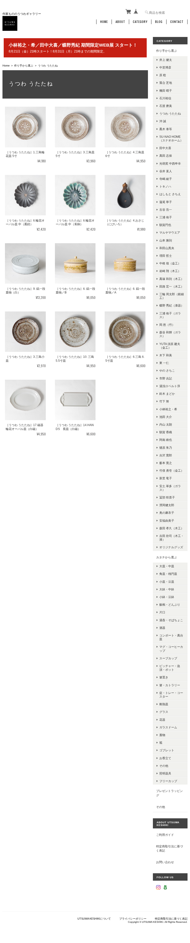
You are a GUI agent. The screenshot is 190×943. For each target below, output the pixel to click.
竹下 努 (164, 401)
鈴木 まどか (167, 393)
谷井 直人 (165, 171)
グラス (163, 711)
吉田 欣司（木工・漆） (171, 537)
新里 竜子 (165, 478)
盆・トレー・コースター (171, 694)
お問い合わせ (165, 862)
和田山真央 (166, 248)
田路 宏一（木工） (171, 286)
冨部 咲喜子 (167, 497)
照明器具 (165, 773)
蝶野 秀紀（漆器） (171, 305)
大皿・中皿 (166, 566)
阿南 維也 (165, 439)
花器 (162, 719)
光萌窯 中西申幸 (170, 163)
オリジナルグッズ (171, 547)
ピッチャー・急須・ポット (169, 667)
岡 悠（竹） (167, 324)
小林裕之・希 (168, 409)
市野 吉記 (165, 378)
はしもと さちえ (170, 194)
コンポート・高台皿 (171, 637)
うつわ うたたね (170, 113)
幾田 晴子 (165, 90)
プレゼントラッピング (169, 793)
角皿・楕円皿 (168, 573)
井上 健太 (165, 59)
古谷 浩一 (165, 209)
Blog (159, 21)
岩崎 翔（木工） (170, 271)
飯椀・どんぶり (169, 604)
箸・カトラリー (169, 685)
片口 (162, 612)
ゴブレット (166, 750)
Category (140, 21)
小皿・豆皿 (166, 581)
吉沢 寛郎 (165, 455)
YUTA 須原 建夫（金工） (169, 345)
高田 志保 (165, 155)
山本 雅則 (165, 240)
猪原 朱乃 (165, 447)
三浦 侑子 (165, 217)
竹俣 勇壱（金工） (171, 470)
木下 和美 (165, 355)
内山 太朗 (165, 424)
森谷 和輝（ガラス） (170, 334)
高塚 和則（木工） (171, 278)
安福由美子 (166, 520)
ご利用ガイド (165, 834)
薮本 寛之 (165, 462)
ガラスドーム (168, 727)
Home (104, 21)
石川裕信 (165, 98)
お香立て (165, 758)
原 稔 (162, 75)
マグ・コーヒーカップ (171, 648)
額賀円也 (165, 224)
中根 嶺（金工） (170, 263)
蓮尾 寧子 (165, 202)
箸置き (163, 677)
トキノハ (165, 186)
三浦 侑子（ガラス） (170, 315)
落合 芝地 (165, 82)
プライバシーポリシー (132, 918)
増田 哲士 (165, 255)
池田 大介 (165, 416)
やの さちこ (167, 370)
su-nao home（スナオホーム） (171, 138)
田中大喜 (165, 148)
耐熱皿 (163, 704)
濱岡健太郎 (166, 505)
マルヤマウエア (169, 232)
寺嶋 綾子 (165, 178)
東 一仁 (164, 362)
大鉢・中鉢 (166, 589)
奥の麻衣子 (166, 512)
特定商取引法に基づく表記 (169, 848)
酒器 (162, 627)
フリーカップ (168, 781)
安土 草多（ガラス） (170, 487)
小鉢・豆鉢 (166, 597)
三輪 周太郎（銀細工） (171, 295)
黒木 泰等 (165, 129)
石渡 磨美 (165, 105)
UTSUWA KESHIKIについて (94, 918)
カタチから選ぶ (166, 557)
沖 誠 (162, 121)
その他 (163, 765)
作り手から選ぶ (23, 65)
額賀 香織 (165, 432)
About (120, 21)
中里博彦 (165, 67)
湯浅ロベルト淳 (169, 386)
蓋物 (162, 735)
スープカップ (168, 658)
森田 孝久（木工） (171, 528)
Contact (177, 21)
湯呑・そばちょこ (171, 620)
